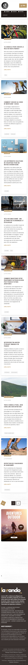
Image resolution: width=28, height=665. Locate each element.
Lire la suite (14, 69)
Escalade (13, 134)
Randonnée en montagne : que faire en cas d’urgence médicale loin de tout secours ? (12, 611)
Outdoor (6, 191)
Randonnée (7, 489)
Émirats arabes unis (9, 433)
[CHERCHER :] (14, 15)
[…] (21, 604)
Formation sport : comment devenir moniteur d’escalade (13, 621)
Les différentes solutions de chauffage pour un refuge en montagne (13, 162)
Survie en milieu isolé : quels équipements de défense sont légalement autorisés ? (13, 615)
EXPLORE (22, 602)
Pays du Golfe (14, 372)
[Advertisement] (14, 560)
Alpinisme (7, 134)
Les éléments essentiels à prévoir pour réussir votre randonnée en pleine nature (12, 618)
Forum (11, 652)
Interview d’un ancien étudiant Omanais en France (12, 344)
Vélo (6, 75)
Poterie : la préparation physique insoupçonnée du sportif (10, 608)
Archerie (16, 662)
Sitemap (7, 652)
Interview (7, 372)
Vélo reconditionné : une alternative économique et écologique (13, 220)
